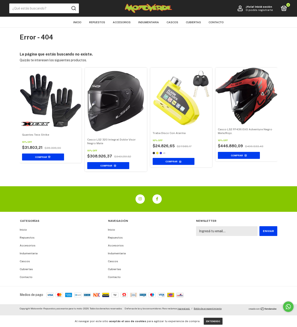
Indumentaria (148, 22)
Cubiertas (193, 22)
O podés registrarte (259, 10)
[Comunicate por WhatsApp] (288, 306)
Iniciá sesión (263, 6)
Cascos (172, 22)
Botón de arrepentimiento (208, 308)
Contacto (216, 22)
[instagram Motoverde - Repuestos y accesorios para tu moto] (140, 199)
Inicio (77, 22)
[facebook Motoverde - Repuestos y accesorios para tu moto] (157, 199)
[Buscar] (73, 8)
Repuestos (97, 22)
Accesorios (122, 22)
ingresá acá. (184, 308)
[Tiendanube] (262, 309)
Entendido (213, 321)
